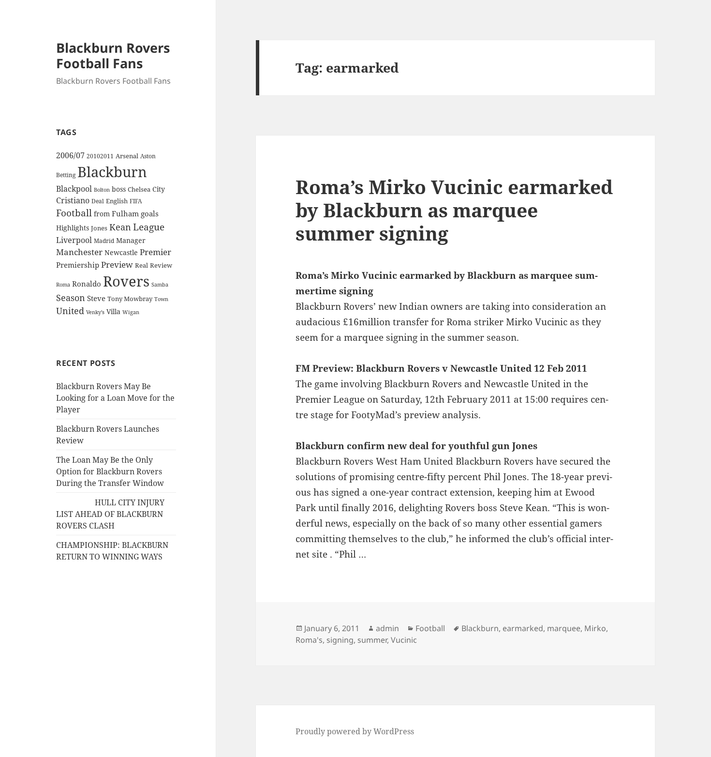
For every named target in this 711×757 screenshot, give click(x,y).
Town (161, 299)
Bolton (102, 189)
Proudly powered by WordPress (355, 731)
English (117, 201)
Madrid (104, 240)
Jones (99, 228)
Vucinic (404, 640)
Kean (120, 227)
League (148, 227)
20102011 (100, 156)
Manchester (79, 251)
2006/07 (70, 155)
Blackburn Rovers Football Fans (113, 55)
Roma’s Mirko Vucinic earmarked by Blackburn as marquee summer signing (454, 210)
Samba (159, 284)
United (70, 311)
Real (141, 265)
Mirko (595, 628)
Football (74, 213)
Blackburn (112, 172)
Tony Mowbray (129, 299)
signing (340, 640)
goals (150, 213)
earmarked (523, 628)
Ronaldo (86, 284)
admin (387, 628)
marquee (563, 628)
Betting (65, 175)
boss (119, 189)
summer (372, 640)
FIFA (136, 201)
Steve (96, 298)
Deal (97, 201)
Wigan (130, 312)
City (158, 189)
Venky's (95, 312)
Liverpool (74, 240)
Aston (148, 156)
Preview (117, 264)
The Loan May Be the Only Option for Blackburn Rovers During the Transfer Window (110, 471)
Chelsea (139, 189)
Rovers (126, 281)
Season (70, 297)
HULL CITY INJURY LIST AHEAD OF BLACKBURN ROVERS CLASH (110, 514)
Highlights (72, 227)
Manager (131, 240)
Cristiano (72, 200)
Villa (113, 311)
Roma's (309, 640)
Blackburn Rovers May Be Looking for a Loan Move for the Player (115, 398)
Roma (63, 284)
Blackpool (74, 188)
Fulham (125, 213)
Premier (155, 251)
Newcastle (121, 252)
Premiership (77, 265)
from (102, 213)
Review (161, 265)
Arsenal (127, 156)
